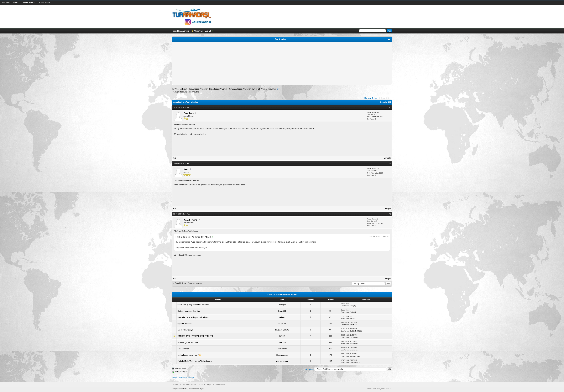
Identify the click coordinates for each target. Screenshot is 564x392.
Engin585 (282, 311)
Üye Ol (208, 31)
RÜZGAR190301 (282, 330)
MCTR (184, 389)
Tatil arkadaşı (183, 349)
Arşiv (209, 384)
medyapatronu (282, 361)
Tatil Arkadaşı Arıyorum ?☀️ (189, 355)
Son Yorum (345, 306)
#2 (390, 164)
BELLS (282, 336)
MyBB (202, 389)
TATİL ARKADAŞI (185, 330)
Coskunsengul (282, 355)
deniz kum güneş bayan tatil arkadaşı (193, 305)
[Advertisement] (261, 63)
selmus (282, 317)
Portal (15, 2)
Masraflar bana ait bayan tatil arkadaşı (193, 317)
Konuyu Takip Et (181, 371)
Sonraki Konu (194, 283)
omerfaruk (353, 325)
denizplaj (282, 305)
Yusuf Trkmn (190, 220)
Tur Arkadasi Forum (179, 89)
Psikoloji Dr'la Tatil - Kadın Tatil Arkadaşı (194, 361)
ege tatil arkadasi (184, 324)
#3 (390, 214)
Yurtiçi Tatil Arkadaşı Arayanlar (264, 89)
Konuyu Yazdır (180, 368)
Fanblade (188, 113)
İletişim (175, 384)
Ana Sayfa (5, 2)
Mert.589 (282, 342)
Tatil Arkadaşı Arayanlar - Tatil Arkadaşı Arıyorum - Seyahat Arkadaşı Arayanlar (220, 89)
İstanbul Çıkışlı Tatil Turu (188, 342)
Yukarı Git (201, 384)
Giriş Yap (198, 31)
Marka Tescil (44, 2)
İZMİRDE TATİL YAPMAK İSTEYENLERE (195, 336)
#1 (390, 107)
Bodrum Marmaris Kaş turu (188, 311)
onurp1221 (282, 324)
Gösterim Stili (385, 102)
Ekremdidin (353, 337)
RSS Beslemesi (219, 384)
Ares (186, 169)
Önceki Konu (180, 283)
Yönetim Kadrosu (28, 2)
